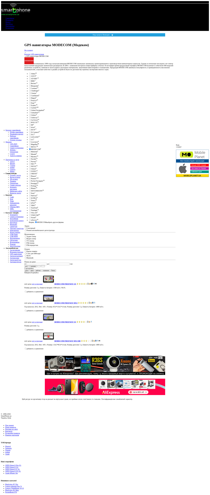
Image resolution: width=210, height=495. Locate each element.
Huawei (8, 446)
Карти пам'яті (15, 232)
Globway (34, 118)
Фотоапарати (15, 238)
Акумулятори (15, 250)
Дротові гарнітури (17, 228)
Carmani (34, 88)
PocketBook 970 (11, 492)
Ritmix (33, 188)
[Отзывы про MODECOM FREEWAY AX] (82, 284)
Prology (33, 186)
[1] (43, 266)
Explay (33, 105)
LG (32, 139)
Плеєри (13, 244)
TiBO (33, 205)
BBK (33, 81)
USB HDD (14, 236)
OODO (33, 171)
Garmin (33, 108)
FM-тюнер (30, 243)
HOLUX (34, 122)
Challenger (34, 91)
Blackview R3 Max (12, 490)
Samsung (8, 448)
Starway (34, 196)
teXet (33, 203)
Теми (12, 201)
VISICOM (34, 215)
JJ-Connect (35, 132)
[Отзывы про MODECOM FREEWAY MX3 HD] (86, 341)
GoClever (34, 120)
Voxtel (33, 218)
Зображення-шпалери (14, 204)
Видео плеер (31, 239)
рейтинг (38, 270)
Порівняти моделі (16, 134)
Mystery (34, 157)
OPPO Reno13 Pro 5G (13, 465)
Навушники (10, 26)
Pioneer (33, 178)
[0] (39, 266)
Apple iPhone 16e (11, 473)
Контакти (8, 431)
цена (32, 270)
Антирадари (14, 258)
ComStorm (34, 96)
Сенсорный (31, 228)
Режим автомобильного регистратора (41, 230)
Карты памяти (32, 251)
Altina (33, 74)
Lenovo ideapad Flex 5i (13, 486)
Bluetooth (30, 258)
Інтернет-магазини (13, 188)
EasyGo (34, 100)
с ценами (33, 266)
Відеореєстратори (16, 252)
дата (26, 270)
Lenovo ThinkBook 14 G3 (14, 488)
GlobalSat (34, 113)
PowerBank (14, 219)
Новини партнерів (12, 435)
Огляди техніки (16, 140)
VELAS (34, 213)
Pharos (33, 176)
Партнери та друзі (12, 160)
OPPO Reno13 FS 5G (13, 471)
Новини (9, 142)
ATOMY (34, 79)
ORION (34, 174)
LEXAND (34, 137)
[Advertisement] (192, 211)
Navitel (33, 159)
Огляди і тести (15, 175)
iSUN (33, 130)
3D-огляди (14, 179)
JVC (32, 135)
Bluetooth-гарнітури (13, 225)
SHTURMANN (36, 191)
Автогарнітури (15, 260)
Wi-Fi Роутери (15, 246)
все (26, 266)
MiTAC (33, 147)
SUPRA (34, 198)
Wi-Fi (29, 256)
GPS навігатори (16, 254)
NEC (33, 164)
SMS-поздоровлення (15, 210)
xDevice (34, 220)
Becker (33, 83)
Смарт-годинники (17, 148)
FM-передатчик (32, 245)
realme (12, 167)
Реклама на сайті (11, 429)
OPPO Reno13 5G (11, 467)
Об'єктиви (14, 240)
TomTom (34, 208)
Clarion (33, 93)
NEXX (33, 166)
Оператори (14, 183)
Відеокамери (14, 242)
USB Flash (14, 234)
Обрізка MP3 (15, 207)
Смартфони (10, 18)
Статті (12, 154)
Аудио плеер (31, 236)
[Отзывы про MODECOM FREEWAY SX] (81, 322)
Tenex (33, 200)
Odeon (33, 169)
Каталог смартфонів (13, 130)
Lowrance (34, 142)
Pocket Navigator (37, 181)
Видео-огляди (15, 177)
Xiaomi (7, 450)
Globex (33, 115)
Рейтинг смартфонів (14, 137)
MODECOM (35, 149)
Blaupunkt (34, 86)
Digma (33, 98)
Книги (8, 22)
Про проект (9, 425)
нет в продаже (37, 284)
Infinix (12, 171)
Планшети (9, 20)
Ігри (11, 199)
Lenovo (12, 169)
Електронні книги (17, 221)
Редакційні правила (12, 433)
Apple (7, 454)
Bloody (12, 164)
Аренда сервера (16, 156)
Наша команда (10, 427)
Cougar (12, 165)
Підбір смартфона (16, 132)
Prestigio (34, 183)
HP (32, 125)
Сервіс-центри (15, 185)
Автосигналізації (16, 256)
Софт (12, 197)
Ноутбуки (9, 24)
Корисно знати (15, 193)
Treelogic (34, 210)
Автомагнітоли (15, 262)
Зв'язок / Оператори (14, 151)
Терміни (13, 181)
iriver (33, 127)
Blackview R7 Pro (11, 484)
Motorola (34, 152)
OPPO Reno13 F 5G (12, 469)
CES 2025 (13, 144)
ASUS (12, 162)
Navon (33, 161)
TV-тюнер (30, 241)
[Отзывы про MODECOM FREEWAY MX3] (83, 303)
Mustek (33, 154)
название (46, 270)
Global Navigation (37, 110)
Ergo (32, 103)
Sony (33, 193)
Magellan (34, 144)
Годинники (10, 28)
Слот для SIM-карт (34, 253)
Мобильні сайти (16, 191)
